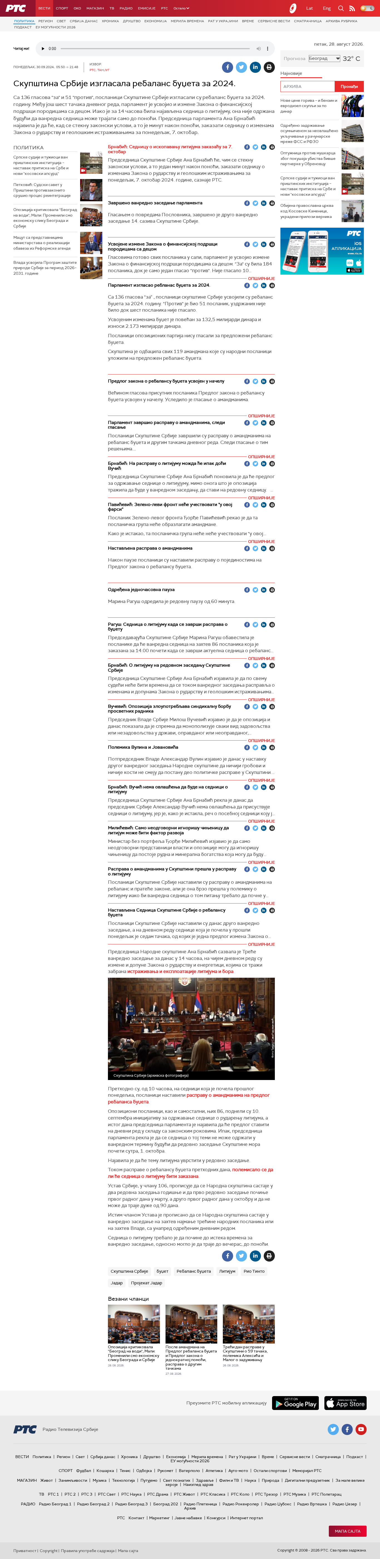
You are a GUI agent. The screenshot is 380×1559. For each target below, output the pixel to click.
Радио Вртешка (312, 1503)
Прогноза (294, 58)
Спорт (62, 8)
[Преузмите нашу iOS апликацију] (345, 1403)
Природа (270, 1480)
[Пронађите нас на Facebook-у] (347, 1429)
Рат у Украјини (223, 21)
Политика (24, 21)
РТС (164, 8)
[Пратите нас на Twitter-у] (333, 1429)
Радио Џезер (344, 1503)
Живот (46, 1480)
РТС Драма (157, 1494)
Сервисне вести (274, 21)
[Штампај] (269, 67)
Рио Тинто (254, 1271)
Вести (44, 8)
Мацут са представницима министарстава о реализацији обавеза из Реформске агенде (42, 243)
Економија (155, 21)
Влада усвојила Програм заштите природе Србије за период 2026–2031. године (45, 268)
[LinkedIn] (255, 67)
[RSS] (352, 8)
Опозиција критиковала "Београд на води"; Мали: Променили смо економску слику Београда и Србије (45, 218)
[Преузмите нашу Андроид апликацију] (295, 1403)
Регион (45, 21)
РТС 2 (70, 1494)
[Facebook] (227, 67)
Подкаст (23, 27)
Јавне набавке (188, 1517)
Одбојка (144, 1470)
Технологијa (123, 1480)
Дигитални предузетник (307, 1480)
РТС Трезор (266, 1494)
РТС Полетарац (326, 1494)
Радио (126, 8)
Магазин (95, 8)
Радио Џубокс (278, 1503)
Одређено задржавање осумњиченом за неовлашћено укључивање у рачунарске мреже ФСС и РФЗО (309, 133)
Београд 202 (165, 1503)
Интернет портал (246, 1517)
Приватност (24, 1550)
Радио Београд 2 (93, 1503)
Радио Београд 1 (55, 1503)
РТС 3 (86, 1494)
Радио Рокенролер (241, 1503)
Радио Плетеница (200, 1503)
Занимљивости (72, 1480)
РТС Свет (107, 1494)
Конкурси (216, 1517)
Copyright (49, 1550)
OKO (77, 8)
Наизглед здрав (198, 1484)
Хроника (110, 21)
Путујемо (148, 1480)
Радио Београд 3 (131, 1503)
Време (248, 21)
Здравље (205, 1480)
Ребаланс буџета (194, 1271)
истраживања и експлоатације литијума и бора (180, 971)
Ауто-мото (238, 1470)
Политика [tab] (28, 147)
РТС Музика (294, 1494)
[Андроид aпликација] (322, 251)
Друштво (131, 21)
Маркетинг (159, 1517)
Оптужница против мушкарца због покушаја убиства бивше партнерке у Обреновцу (307, 158)
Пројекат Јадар (146, 1283)
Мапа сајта (348, 1531)
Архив (190, 1508)
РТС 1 (53, 1494)
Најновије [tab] (291, 73)
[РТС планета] (293, 8)
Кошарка (105, 1470)
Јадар (117, 1283)
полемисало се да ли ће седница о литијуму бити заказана (190, 1172)
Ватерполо (189, 1470)
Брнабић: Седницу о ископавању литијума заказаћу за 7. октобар (170, 149)
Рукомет (165, 1470)
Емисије (147, 8)
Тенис (125, 1470)
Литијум (227, 1271)
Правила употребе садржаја (88, 1550)
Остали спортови (270, 1470)
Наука (250, 1480)
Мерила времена (187, 21)
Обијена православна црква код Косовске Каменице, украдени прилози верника (307, 211)
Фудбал (83, 1470)
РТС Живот (184, 1494)
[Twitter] (241, 67)
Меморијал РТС (307, 1470)
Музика (100, 1480)
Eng (327, 8)
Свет (61, 21)
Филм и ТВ (229, 1480)
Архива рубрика (341, 21)
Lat (309, 8)
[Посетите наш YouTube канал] (361, 1429)
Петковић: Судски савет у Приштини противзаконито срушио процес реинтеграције (42, 190)
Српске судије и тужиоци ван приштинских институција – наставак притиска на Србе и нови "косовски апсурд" (40, 165)
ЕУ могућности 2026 (56, 27)
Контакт (136, 1517)
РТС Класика (213, 1494)
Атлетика (214, 1470)
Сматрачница (308, 21)
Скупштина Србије (129, 1271)
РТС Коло (240, 1494)
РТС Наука (131, 1494)
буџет (162, 1271)
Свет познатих (176, 1480)
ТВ (112, 8)
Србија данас (84, 21)
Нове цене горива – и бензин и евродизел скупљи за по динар (308, 106)
